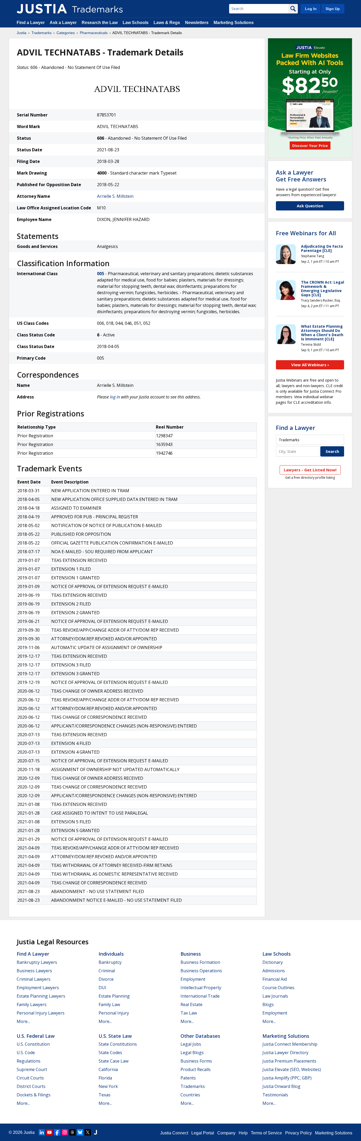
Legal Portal (202, 1133)
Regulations (28, 1061)
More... (23, 1021)
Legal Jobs (191, 1044)
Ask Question (310, 205)
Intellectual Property (201, 987)
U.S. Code (26, 1052)
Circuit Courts (30, 1078)
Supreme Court (32, 1069)
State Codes (110, 1052)
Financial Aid (274, 979)
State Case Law (113, 1061)
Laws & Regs (167, 22)
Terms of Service (266, 1133)
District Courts (31, 1086)
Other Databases (200, 1036)
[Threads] (72, 1132)
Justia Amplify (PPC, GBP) (287, 1078)
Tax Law (189, 1013)
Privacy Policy (298, 1133)
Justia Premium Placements (289, 1061)
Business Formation (200, 962)
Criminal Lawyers (33, 979)
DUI (102, 987)
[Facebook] (57, 1132)
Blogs (268, 1004)
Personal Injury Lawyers (40, 1013)
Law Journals (275, 996)
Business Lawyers (34, 971)
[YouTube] (49, 1132)
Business (191, 954)
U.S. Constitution (33, 1044)
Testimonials (275, 1095)
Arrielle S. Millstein (115, 196)
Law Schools (136, 22)
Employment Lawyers (38, 987)
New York (108, 1086)
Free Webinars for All (306, 232)
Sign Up (333, 9)
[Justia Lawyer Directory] (95, 1132)
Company (226, 1133)
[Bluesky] (80, 1132)
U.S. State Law (115, 1036)
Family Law (109, 1004)
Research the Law (100, 22)
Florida (105, 1078)
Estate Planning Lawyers (41, 996)
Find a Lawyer (31, 22)
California (108, 1069)
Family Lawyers (32, 1004)
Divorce (106, 979)
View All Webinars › (310, 364)
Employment (193, 979)
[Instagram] (65, 1132)
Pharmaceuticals (94, 33)
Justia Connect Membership (289, 1044)
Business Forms (196, 1061)
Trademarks (41, 33)
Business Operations (201, 971)
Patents (188, 1078)
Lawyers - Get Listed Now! (310, 469)
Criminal (107, 971)
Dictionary (272, 962)
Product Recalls (196, 1069)
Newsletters (197, 22)
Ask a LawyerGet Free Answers (301, 175)
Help (243, 1133)
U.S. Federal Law (36, 1036)
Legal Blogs (192, 1052)
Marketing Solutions (234, 22)
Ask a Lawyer (63, 22)
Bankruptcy (110, 962)
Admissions (273, 971)
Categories (66, 33)
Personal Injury (114, 1013)
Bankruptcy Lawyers (37, 962)
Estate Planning (114, 996)
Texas (104, 1095)
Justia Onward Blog (281, 1086)
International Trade (200, 996)
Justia (21, 33)
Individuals (111, 954)
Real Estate (191, 1004)
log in (115, 397)
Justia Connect (174, 1133)
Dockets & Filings (33, 1095)
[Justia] (42, 8)
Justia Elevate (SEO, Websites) (291, 1069)
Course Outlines (278, 987)
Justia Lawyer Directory (285, 1052)
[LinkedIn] (42, 1132)
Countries (190, 1095)
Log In (311, 9)
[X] (88, 1132)
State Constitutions (118, 1044)
